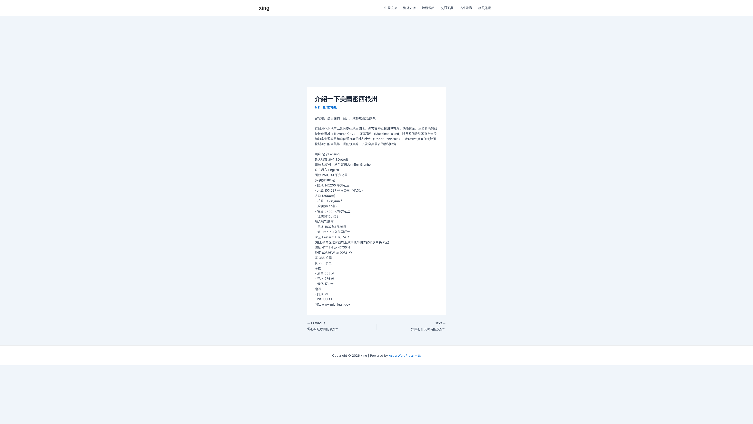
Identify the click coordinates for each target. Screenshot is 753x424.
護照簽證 (484, 8)
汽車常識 (466, 8)
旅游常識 (428, 8)
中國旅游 (390, 8)
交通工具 (447, 8)
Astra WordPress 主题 (405, 355)
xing (264, 8)
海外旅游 (409, 8)
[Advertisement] (376, 45)
